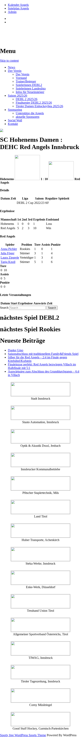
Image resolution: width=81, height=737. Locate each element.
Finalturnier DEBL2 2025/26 (34, 102)
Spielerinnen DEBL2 (29, 85)
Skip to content (9, 60)
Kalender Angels (18, 4)
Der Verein (14, 70)
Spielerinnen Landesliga (31, 88)
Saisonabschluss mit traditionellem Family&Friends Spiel (43, 353)
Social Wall (15, 120)
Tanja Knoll (8, 262)
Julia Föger (7, 253)
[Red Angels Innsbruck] (40, 130)
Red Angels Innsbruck (30, 31)
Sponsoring (15, 109)
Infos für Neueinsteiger (30, 92)
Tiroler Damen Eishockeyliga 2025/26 (39, 106)
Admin (12, 12)
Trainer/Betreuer (26, 81)
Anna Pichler (9, 249)
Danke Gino (15, 350)
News (11, 67)
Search (4, 307)
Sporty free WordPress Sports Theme (23, 735)
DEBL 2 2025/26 (26, 99)
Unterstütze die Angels (30, 113)
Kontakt (13, 123)
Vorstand (21, 78)
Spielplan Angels (18, 8)
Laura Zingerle (10, 257)
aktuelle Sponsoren (27, 116)
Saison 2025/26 (17, 95)
